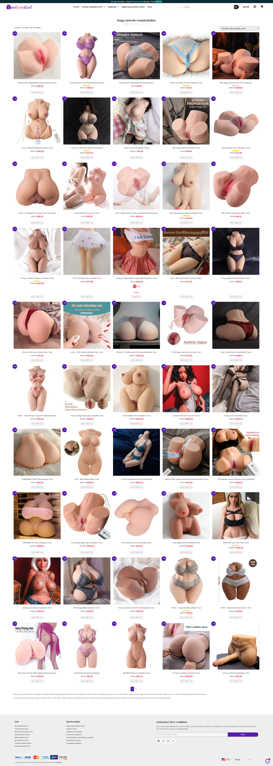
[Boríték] (168, 741)
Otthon (76, 7)
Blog (150, 7)
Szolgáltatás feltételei (73, 743)
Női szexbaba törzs (21, 726)
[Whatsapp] (173, 741)
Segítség (112, 7)
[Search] (236, 7)
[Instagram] (163, 741)
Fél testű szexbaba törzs (23, 743)
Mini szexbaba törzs (21, 740)
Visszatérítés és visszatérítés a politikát (79, 737)
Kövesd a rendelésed (73, 735)
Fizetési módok (71, 729)
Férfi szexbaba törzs (22, 729)
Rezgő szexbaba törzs (22, 746)
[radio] (134, 286)
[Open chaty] (267, 761)
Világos (136, 292)
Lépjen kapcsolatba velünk (133, 7)
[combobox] (207, 7)
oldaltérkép (58, 762)
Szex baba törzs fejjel (22, 735)
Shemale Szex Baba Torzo (24, 732)
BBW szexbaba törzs (22, 737)
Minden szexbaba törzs (92, 7)
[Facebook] (158, 741)
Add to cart (136, 297)
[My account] (254, 6)
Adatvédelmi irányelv (73, 740)
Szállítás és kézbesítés (74, 732)
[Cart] (262, 6)
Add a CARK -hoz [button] (37, 92)
